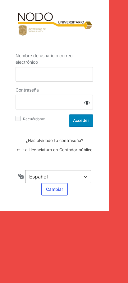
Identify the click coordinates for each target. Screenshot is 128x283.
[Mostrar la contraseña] (87, 102)
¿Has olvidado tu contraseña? (54, 140)
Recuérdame (34, 119)
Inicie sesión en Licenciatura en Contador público (54, 24)
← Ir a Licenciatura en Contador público (54, 149)
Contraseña (27, 89)
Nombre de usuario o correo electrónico (44, 59)
